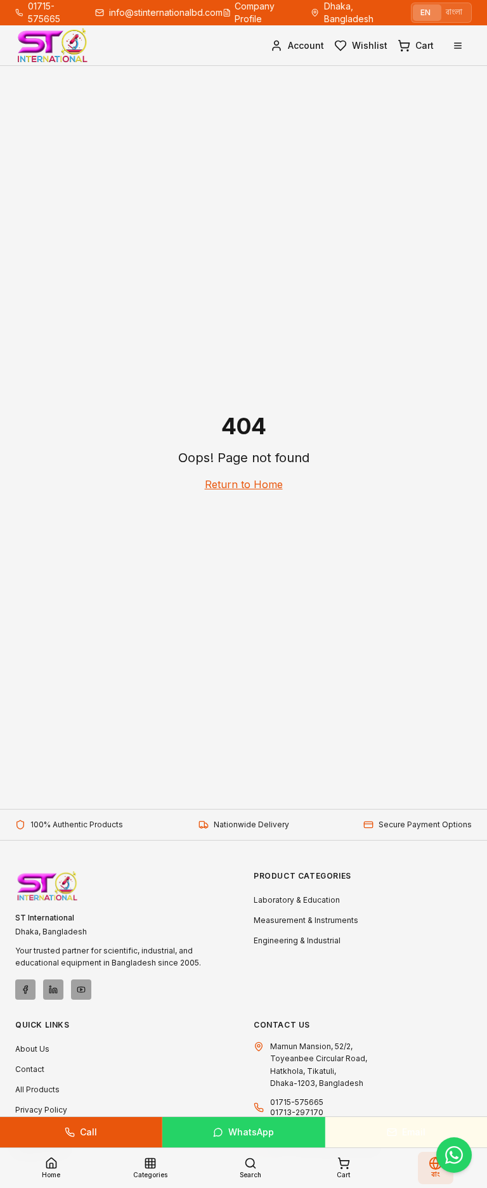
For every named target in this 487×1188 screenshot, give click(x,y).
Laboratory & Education (297, 900)
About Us (32, 1049)
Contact (29, 1069)
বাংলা (454, 12)
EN (425, 12)
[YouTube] (81, 989)
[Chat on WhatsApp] (454, 1155)
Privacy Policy (41, 1109)
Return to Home (244, 484)
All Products (37, 1089)
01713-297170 (296, 1112)
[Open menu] (458, 46)
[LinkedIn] (53, 989)
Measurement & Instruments (306, 920)
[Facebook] (25, 989)
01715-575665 (296, 1102)
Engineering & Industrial (297, 940)
